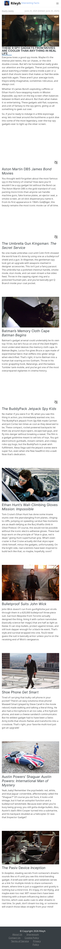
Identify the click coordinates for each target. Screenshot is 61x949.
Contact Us (14, 937)
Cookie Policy (32, 937)
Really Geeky (8, 11)
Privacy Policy (37, 943)
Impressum (33, 934)
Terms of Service (20, 941)
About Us (17, 934)
